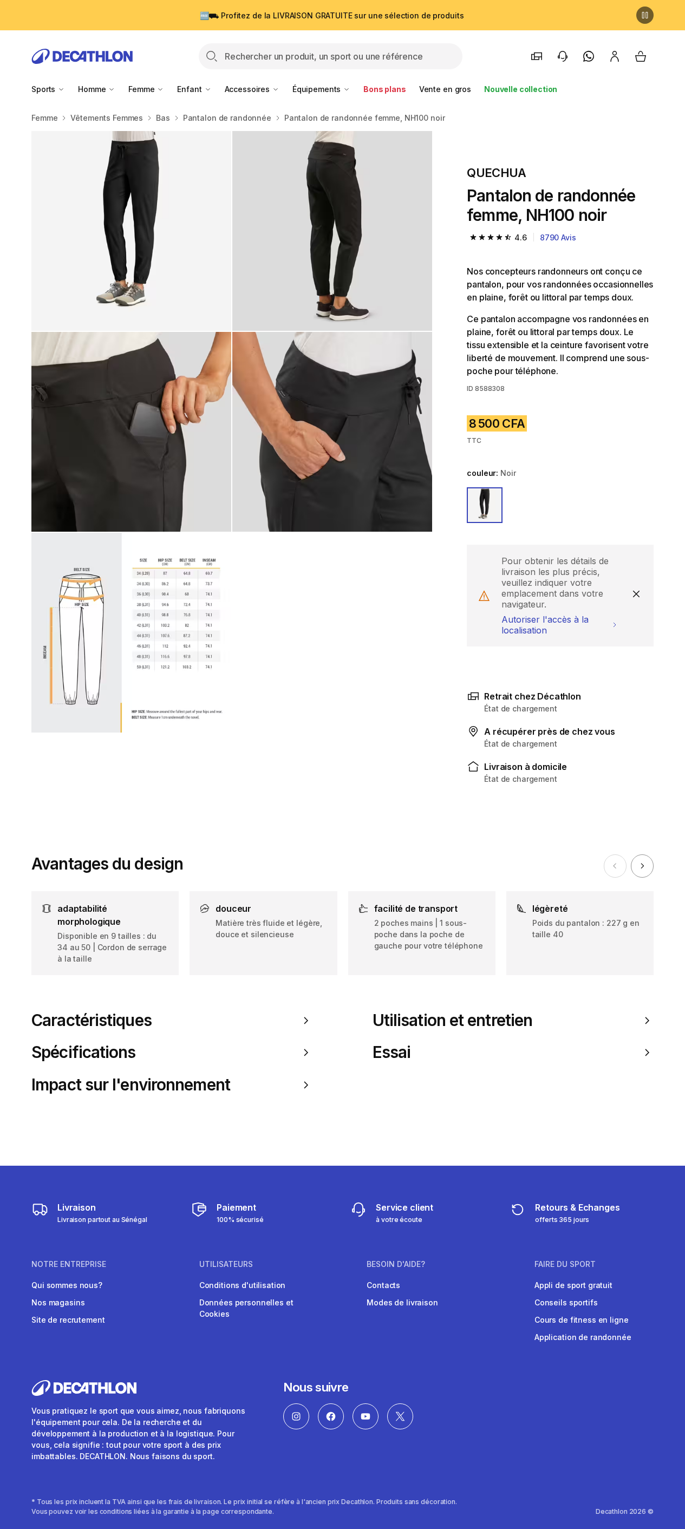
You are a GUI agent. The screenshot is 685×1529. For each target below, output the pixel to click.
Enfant (190, 89)
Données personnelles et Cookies (246, 1308)
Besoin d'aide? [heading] (396, 1264)
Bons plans (384, 89)
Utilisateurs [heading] (226, 1264)
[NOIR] (485, 505)
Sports (44, 89)
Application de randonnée (582, 1337)
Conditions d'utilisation (242, 1285)
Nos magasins (57, 1302)
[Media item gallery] (231, 432)
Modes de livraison (402, 1302)
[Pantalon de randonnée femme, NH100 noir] (131, 231)
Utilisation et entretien (453, 1020)
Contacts (383, 1285)
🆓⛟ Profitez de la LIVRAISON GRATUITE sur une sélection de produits (332, 15)
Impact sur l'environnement (130, 1084)
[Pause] (645, 15)
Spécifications (83, 1052)
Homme (93, 89)
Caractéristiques (91, 1020)
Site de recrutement (68, 1319)
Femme (142, 89)
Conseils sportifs (566, 1302)
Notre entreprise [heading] (68, 1264)
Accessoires (248, 89)
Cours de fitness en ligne (581, 1319)
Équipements (317, 89)
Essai (392, 1052)
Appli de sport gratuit (573, 1285)
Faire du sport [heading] (565, 1264)
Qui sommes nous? (66, 1285)
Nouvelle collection (520, 89)
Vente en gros (445, 89)
